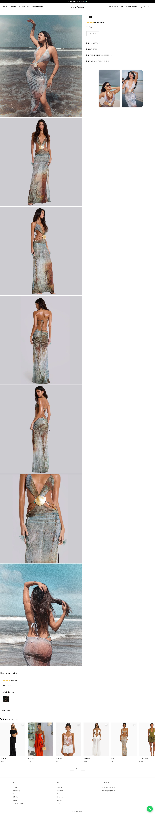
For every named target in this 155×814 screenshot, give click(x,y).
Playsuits (59, 800)
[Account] (144, 6)
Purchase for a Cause (98, 61)
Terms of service (17, 794)
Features (92, 49)
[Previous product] (72, 769)
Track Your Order (129, 7)
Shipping (15, 800)
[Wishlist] (148, 6)
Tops (58, 803)
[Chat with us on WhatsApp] (150, 809)
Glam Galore (77, 6)
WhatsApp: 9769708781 (109, 787)
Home (5, 7)
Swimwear (60, 797)
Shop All (59, 787)
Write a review (6, 710)
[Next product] (83, 769)
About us (15, 787)
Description (94, 43)
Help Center (16, 797)
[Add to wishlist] (22, 725)
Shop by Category (17, 7)
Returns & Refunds (18, 803)
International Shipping (100, 55)
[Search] (141, 7)
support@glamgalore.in (108, 790)
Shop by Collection (35, 7)
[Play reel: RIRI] (109, 88)
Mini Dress (60, 790)
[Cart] (151, 6)
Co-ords (59, 794)
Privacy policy (16, 790)
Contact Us (114, 7)
